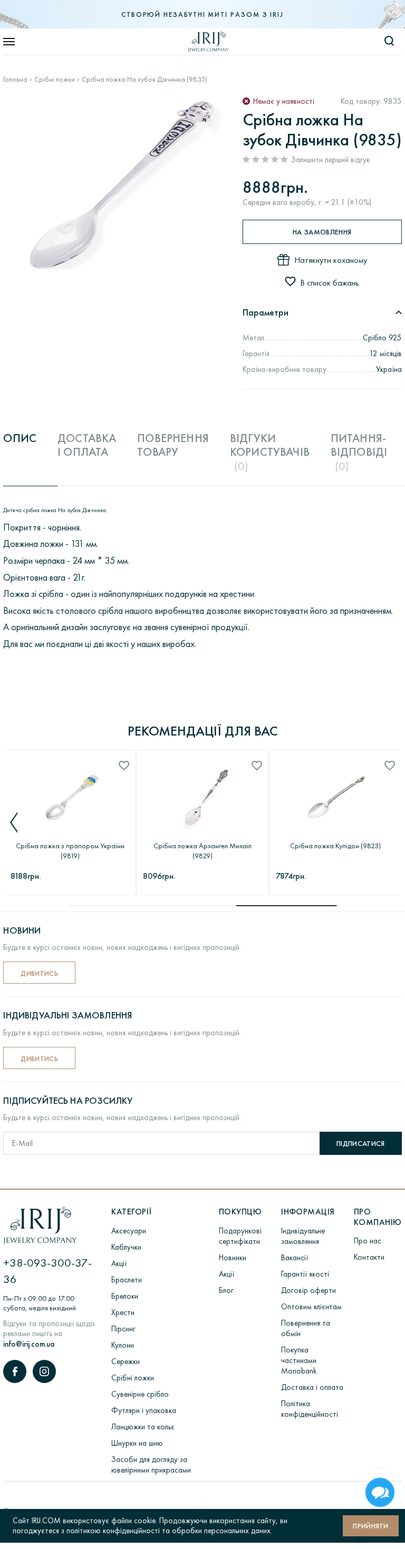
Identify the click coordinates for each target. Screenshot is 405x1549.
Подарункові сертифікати (240, 1236)
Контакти (369, 1257)
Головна (15, 79)
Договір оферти (308, 1290)
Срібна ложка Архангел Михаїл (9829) (202, 850)
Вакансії (294, 1257)
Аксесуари (128, 1231)
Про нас (367, 1241)
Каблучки (126, 1247)
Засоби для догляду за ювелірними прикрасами (151, 1464)
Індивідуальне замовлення (303, 1236)
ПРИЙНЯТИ (371, 1526)
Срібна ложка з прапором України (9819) (69, 850)
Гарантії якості (305, 1274)
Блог (226, 1290)
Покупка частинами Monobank (298, 1360)
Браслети (126, 1280)
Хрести (122, 1312)
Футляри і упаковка (143, 1410)
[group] (123, 182)
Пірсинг (123, 1328)
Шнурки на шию (137, 1443)
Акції (119, 1263)
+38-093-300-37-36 (47, 1271)
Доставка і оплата (312, 1387)
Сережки (125, 1361)
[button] (14, 822)
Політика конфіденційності (309, 1408)
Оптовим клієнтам (311, 1306)
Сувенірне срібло (140, 1394)
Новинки (232, 1257)
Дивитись (39, 973)
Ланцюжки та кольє (143, 1426)
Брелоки (124, 1296)
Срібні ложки (54, 79)
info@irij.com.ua (28, 1344)
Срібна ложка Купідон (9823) (335, 845)
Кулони (122, 1345)
